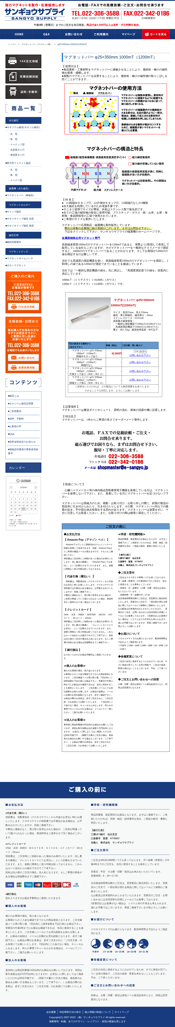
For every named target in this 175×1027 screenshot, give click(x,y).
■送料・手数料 (16, 418)
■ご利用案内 (14, 411)
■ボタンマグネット (15, 265)
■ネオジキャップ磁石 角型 (19, 225)
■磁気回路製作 (13, 242)
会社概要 (51, 1012)
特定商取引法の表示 (70, 1012)
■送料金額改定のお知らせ (22, 441)
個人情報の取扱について (98, 1012)
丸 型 (13, 134)
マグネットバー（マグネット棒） (37, 44)
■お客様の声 (14, 426)
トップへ (12, 44)
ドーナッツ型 (17, 144)
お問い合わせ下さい (140, 355)
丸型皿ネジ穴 (17, 149)
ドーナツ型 (16, 180)
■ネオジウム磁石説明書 (20, 403)
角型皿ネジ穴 (17, 154)
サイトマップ (122, 1012)
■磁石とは (13, 395)
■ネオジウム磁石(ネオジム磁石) (22, 127)
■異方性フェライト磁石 (18, 163)
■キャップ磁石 (13, 211)
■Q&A (11, 434)
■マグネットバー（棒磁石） (20, 195)
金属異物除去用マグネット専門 (81, 238)
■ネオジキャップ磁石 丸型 (19, 218)
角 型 (13, 139)
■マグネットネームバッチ (19, 258)
